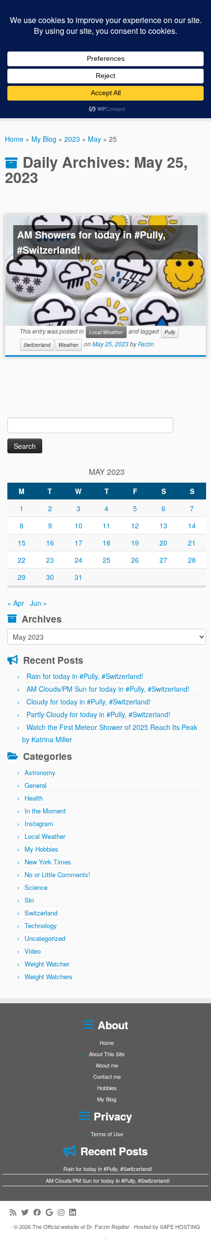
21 (192, 542)
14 (192, 525)
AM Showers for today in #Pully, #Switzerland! (91, 242)
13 (163, 525)
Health (34, 798)
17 (78, 542)
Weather (68, 344)
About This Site (107, 1054)
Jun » (38, 603)
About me (107, 1065)
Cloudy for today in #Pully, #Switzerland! (88, 701)
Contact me (107, 1076)
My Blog (43, 139)
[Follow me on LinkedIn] (74, 1212)
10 (78, 525)
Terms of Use (107, 1134)
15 (22, 542)
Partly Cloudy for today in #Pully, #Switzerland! (98, 714)
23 (50, 560)
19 (135, 542)
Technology (41, 925)
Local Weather (106, 332)
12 (135, 525)
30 (50, 577)
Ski (29, 900)
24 (78, 560)
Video (33, 951)
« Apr (15, 603)
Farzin (146, 344)
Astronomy (40, 772)
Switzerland (37, 344)
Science (36, 887)
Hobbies (107, 1088)
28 (192, 560)
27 (163, 560)
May (94, 139)
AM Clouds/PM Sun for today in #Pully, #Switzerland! (107, 689)
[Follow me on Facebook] (39, 1212)
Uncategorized (45, 938)
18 (106, 542)
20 (163, 542)
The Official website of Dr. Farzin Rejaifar (81, 1226)
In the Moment (45, 810)
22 (22, 560)
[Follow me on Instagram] (63, 1212)
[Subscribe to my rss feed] (15, 1212)
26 (135, 560)
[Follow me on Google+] (52, 1212)
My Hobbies (41, 849)
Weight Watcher (47, 963)
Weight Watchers (49, 976)
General (36, 785)
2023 (72, 139)
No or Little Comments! (57, 874)
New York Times (48, 861)
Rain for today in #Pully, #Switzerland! (84, 676)
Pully (169, 332)
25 (106, 560)
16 (50, 542)
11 (106, 525)
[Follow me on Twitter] (27, 1212)
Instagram (39, 823)
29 (22, 577)
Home (14, 139)
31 (78, 577)
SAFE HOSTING (180, 1226)
